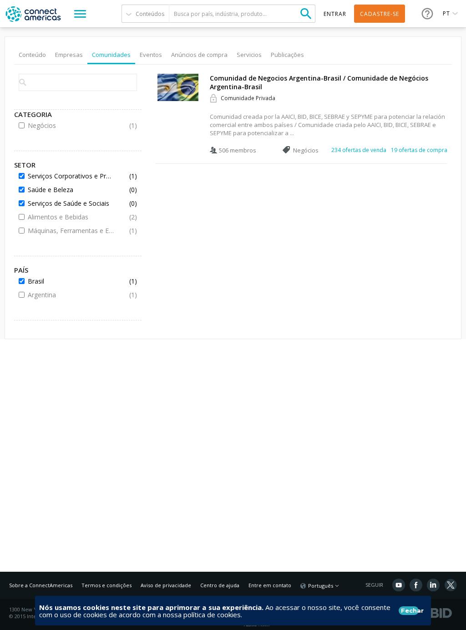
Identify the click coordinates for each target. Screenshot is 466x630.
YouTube (398, 585)
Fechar (410, 610)
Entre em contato (269, 585)
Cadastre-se (379, 14)
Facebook (416, 585)
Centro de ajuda (219, 585)
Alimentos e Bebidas (71, 217)
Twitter (450, 585)
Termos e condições (106, 585)
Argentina (71, 294)
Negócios (71, 125)
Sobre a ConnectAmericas (40, 585)
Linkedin (433, 585)
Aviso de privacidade (166, 585)
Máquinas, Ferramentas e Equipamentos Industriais (71, 230)
